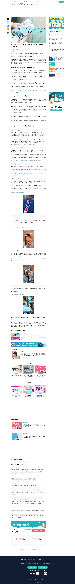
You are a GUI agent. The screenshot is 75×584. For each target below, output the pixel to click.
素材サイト (42, 492)
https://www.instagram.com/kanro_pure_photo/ (20, 227)
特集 (24, 1)
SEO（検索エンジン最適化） (16, 469)
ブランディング (28, 510)
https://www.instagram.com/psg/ (17, 192)
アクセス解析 (29, 487)
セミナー (37, 1)
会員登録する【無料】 (38, 530)
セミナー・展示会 (40, 373)
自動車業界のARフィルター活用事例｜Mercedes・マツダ (24, 144)
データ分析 (35, 4)
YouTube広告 (19, 499)
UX (20, 501)
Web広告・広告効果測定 (24, 469)
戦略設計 (13, 478)
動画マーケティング (40, 469)
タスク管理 (42, 510)
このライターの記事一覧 (39, 357)
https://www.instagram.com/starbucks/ (19, 263)
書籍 (26, 515)
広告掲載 (50, 1)
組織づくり (18, 510)
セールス (33, 478)
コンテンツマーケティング (23, 471)
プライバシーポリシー (33, 563)
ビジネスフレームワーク (15, 515)
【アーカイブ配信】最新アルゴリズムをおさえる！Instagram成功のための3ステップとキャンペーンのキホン (28, 396)
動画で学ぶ (41, 559)
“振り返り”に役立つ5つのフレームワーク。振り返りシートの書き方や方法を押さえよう (16, 376)
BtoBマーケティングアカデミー (45, 561)
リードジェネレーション (19, 478)
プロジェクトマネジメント (35, 510)
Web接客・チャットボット (15, 487)
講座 (43, 1)
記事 (21, 1)
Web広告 (19, 4)
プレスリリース (51, 563)
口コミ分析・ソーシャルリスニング (30, 492)
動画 (40, 1)
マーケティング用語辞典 (36, 561)
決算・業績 (30, 515)
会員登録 (61, 1)
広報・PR (13, 473)
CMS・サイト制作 (14, 485)
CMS (21, 4)
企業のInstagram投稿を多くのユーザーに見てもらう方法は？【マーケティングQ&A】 (16, 396)
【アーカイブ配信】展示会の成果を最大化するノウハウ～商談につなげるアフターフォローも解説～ (40, 376)
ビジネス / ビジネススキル (16, 378)
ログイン (56, 1)
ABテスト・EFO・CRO (33, 485)
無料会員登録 (32, 567)
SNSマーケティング (28, 393)
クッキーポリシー (39, 563)
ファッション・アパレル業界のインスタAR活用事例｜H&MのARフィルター (27, 160)
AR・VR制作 (18, 51)
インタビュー (39, 4)
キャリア (22, 510)
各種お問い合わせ (23, 563)
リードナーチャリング (27, 478)
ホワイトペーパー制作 (15, 503)
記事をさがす (23, 559)
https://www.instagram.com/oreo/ (17, 294)
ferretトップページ (35, 549)
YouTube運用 (14, 499)
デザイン (21, 503)
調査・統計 (41, 515)
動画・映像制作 (23, 487)
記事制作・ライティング (33, 501)
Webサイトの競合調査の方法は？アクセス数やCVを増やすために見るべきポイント (28, 376)
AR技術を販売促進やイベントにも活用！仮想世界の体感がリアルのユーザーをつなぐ (40, 396)
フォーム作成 (20, 485)
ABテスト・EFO (25, 4)
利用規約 (28, 563)
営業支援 (13, 492)
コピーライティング (41, 501)
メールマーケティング (15, 471)
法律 (34, 515)
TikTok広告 (25, 499)
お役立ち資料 (28, 1)
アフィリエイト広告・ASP (19, 473)
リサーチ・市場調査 (39, 471)
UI (17, 501)
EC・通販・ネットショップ (19, 492)
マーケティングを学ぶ (24, 561)
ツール (33, 1)
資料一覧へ (36, 541)
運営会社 (44, 563)
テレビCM (29, 499)
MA (29, 4)
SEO (12, 4)
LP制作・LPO (26, 485)
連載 (16, 393)
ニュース (13, 517)
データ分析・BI (28, 373)
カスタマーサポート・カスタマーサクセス (17, 480)
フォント (38, 492)
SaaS (37, 515)
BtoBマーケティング (31, 471)
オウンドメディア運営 (26, 501)
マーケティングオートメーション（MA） (38, 487)
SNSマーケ (15, 4)
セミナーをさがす (36, 559)
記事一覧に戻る (21, 549)
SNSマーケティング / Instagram (28, 397)
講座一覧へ (20, 541)
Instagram (13, 51)
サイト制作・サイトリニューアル (37, 499)
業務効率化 (13, 510)
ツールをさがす (29, 559)
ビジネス (16, 373)
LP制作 (32, 4)
